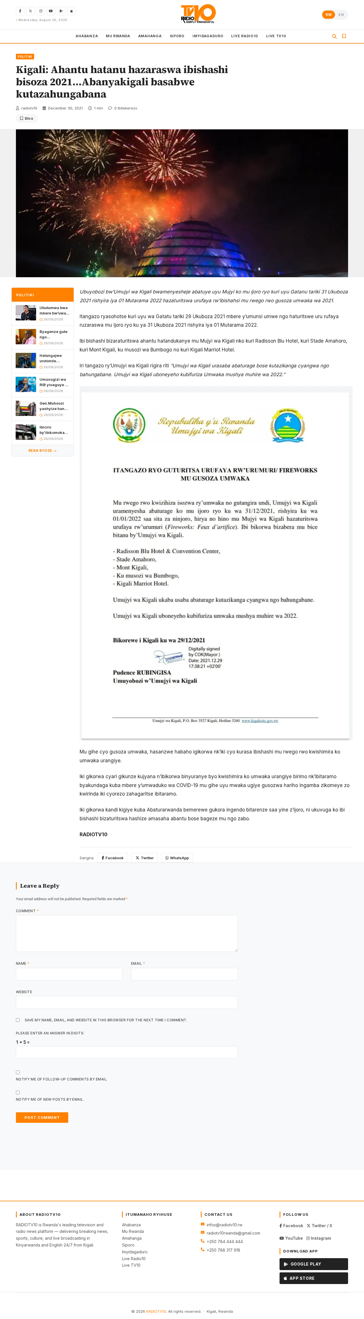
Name (23, 963)
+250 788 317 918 (223, 1250)
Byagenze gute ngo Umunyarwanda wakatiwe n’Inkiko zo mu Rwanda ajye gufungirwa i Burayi (54, 334)
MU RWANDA (118, 36)
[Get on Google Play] (61, 11)
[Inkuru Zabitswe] (344, 36)
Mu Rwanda (133, 1231)
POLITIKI (25, 56)
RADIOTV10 (156, 1311)
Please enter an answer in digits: (50, 1033)
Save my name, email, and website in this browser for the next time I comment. (106, 1020)
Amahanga (132, 1238)
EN (341, 15)
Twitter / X (321, 1225)
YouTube (293, 1238)
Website (24, 992)
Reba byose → (42, 450)
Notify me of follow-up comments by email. (62, 1079)
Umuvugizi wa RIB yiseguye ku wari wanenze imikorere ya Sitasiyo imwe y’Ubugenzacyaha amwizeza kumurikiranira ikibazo (55, 382)
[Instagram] (40, 11)
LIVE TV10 (276, 36)
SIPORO (177, 36)
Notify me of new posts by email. (50, 1099)
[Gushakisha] (334, 36)
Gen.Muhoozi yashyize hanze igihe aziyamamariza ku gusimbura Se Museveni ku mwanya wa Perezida (54, 406)
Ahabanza (131, 1224)
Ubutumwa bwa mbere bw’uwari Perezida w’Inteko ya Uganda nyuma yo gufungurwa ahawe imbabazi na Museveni (55, 311)
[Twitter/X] (30, 11)
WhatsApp (179, 858)
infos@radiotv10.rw (224, 1224)
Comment (27, 911)
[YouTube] (51, 11)
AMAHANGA (150, 36)
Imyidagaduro (135, 1251)
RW (329, 15)
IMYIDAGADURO (208, 36)
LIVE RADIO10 (244, 36)
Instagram (320, 1238)
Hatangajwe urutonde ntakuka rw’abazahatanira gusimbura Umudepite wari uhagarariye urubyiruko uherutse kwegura (55, 358)
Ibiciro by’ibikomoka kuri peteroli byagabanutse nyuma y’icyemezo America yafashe (53, 430)
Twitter (147, 858)
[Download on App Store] (71, 11)
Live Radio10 (134, 1258)
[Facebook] (20, 11)
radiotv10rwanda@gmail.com (233, 1233)
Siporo (128, 1245)
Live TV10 (131, 1265)
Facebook (115, 858)
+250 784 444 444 (225, 1241)
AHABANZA (87, 36)
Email (138, 963)
